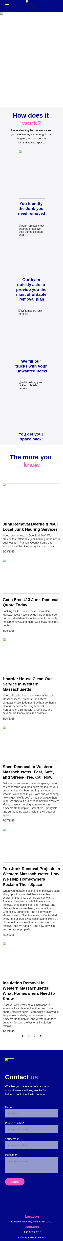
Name (8, 1107)
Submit (14, 1181)
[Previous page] (22, 1036)
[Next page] (41, 1036)
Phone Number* (14, 1123)
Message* (11, 1154)
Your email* (12, 1139)
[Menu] (7, 5)
